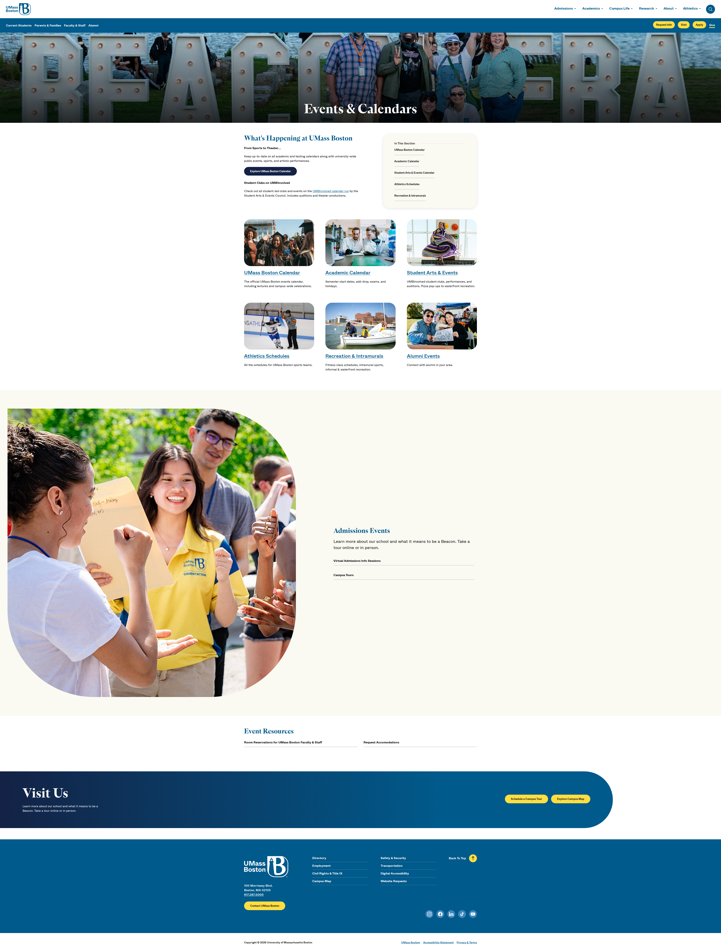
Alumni (93, 25)
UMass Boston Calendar (409, 150)
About (669, 8)
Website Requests (394, 881)
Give (712, 25)
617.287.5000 (254, 894)
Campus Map (321, 881)
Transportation (392, 866)
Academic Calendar (406, 161)
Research (646, 8)
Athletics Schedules (406, 184)
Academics (591, 8)
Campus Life (619, 8)
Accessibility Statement (438, 942)
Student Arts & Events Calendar (414, 173)
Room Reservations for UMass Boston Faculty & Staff (283, 742)
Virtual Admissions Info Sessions (357, 561)
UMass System (410, 942)
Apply (699, 25)
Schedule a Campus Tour (526, 799)
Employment (321, 866)
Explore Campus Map (570, 799)
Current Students (19, 25)
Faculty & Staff (74, 25)
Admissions (563, 8)
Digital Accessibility (395, 873)
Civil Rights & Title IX (327, 873)
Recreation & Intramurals (410, 196)
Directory (319, 858)
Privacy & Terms (467, 942)
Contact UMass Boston (264, 906)
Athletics (690, 8)
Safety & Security (393, 858)
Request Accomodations (381, 742)
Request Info (664, 25)
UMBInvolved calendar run (331, 191)
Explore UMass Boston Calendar (270, 171)
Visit (684, 25)
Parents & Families (48, 25)
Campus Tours (343, 575)
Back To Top (457, 858)
